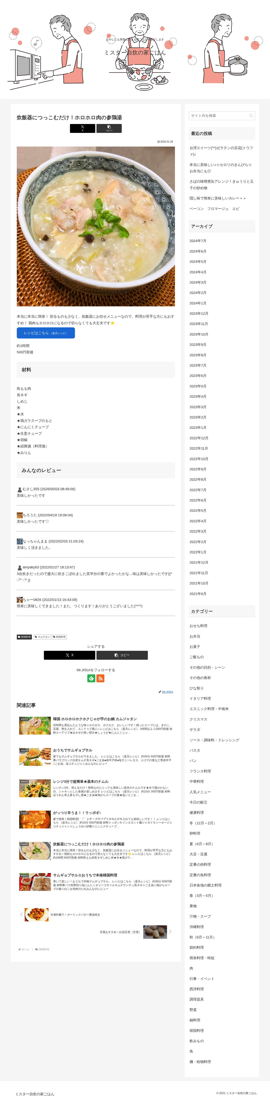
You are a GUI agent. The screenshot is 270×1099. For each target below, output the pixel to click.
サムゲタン (44, 637)
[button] (109, 128)
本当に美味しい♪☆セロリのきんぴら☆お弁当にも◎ (221, 168)
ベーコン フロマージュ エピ (214, 209)
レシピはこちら (46, 333)
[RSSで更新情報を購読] (100, 678)
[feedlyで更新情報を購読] (91, 678)
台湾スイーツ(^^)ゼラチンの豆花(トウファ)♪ (221, 151)
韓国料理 (26, 637)
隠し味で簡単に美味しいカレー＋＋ (218, 198)
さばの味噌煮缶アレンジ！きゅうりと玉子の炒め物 (222, 184)
